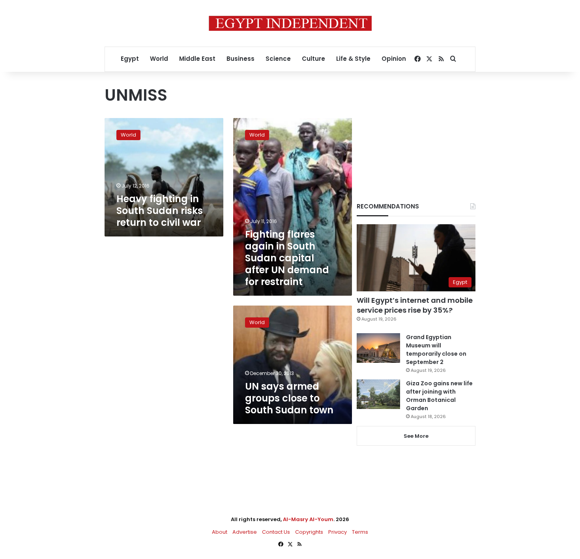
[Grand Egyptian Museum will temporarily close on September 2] (378, 348)
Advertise (244, 532)
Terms (360, 532)
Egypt (130, 58)
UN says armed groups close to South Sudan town (289, 398)
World (159, 58)
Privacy (337, 532)
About (219, 532)
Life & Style (353, 58)
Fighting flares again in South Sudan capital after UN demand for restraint (287, 258)
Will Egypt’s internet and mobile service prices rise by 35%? (415, 305)
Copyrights (309, 532)
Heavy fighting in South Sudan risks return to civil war (159, 210)
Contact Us (276, 532)
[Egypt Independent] (290, 23)
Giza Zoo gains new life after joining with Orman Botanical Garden (439, 395)
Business (240, 58)
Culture (313, 58)
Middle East (197, 58)
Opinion (394, 58)
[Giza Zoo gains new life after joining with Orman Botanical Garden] (378, 394)
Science (278, 58)
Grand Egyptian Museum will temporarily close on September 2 (436, 349)
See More (416, 436)
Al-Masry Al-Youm (308, 519)
